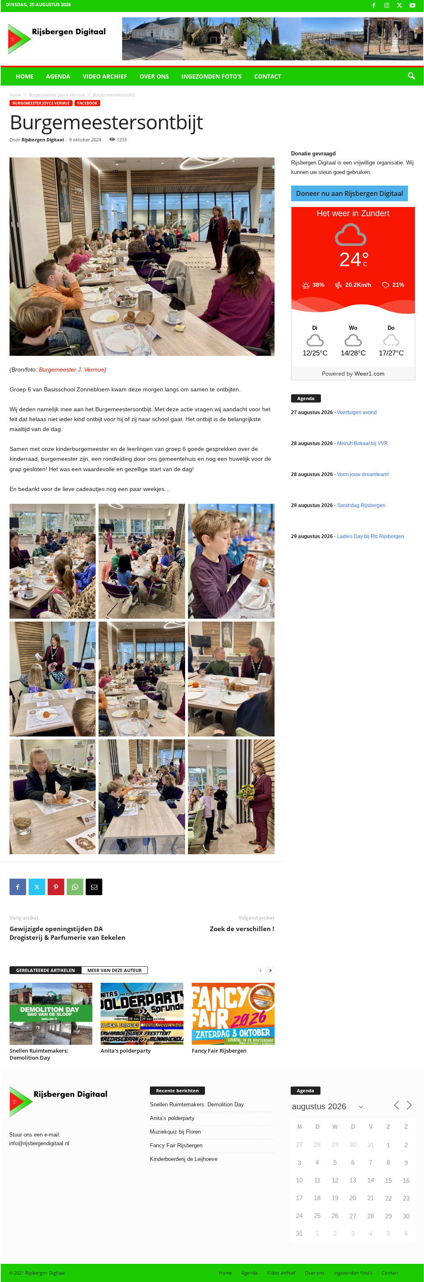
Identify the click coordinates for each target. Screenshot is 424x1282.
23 (406, 1198)
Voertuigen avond (357, 412)
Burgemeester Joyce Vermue (57, 95)
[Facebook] (374, 6)
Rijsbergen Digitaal (43, 139)
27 (352, 1216)
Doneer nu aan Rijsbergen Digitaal (349, 193)
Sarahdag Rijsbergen (361, 505)
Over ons (154, 76)
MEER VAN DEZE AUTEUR (114, 970)
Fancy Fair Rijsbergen (219, 1050)
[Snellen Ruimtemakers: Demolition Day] (51, 1014)
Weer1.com (369, 373)
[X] (400, 6)
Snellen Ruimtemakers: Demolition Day (39, 1054)
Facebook (87, 103)
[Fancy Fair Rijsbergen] (233, 1014)
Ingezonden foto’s (211, 76)
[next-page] (270, 970)
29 (388, 1216)
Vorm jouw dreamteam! (363, 474)
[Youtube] (412, 6)
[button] (411, 76)
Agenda (58, 76)
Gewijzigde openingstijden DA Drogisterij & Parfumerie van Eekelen (67, 933)
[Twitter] (37, 887)
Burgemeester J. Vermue (71, 369)
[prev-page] (260, 970)
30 (406, 1216)
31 (370, 1145)
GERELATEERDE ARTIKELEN (45, 970)
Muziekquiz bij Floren (175, 1132)
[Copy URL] (113, 887)
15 (388, 1180)
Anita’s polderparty (126, 1050)
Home (25, 76)
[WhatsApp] (75, 887)
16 (406, 1180)
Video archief (105, 76)
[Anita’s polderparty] (142, 1014)
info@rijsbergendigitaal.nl (39, 1143)
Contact (267, 76)
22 (388, 1198)
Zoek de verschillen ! (242, 929)
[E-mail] (94, 887)
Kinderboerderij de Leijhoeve (183, 1159)
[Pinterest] (56, 887)
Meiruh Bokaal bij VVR (362, 443)
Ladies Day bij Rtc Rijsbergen (370, 536)
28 (370, 1216)
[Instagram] (387, 6)
